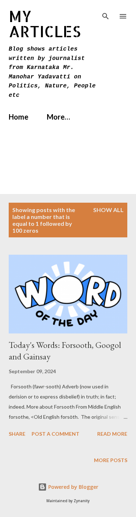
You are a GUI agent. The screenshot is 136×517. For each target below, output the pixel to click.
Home (18, 116)
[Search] (105, 13)
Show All (108, 209)
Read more (112, 434)
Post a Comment (55, 434)
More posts (110, 460)
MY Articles (45, 24)
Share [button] (17, 434)
